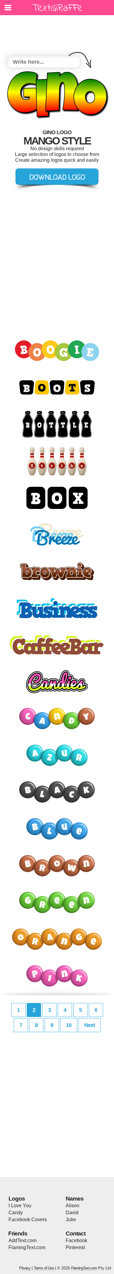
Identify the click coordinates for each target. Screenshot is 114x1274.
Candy (16, 1212)
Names (75, 1198)
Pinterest (75, 1247)
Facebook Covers (28, 1219)
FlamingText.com (27, 1247)
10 (68, 1025)
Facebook (76, 1240)
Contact (75, 1233)
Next (89, 1025)
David (72, 1212)
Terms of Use (44, 1268)
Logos (17, 1198)
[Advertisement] (58, 32)
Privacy (24, 1268)
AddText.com (22, 1240)
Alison (72, 1205)
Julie (71, 1219)
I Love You (20, 1205)
